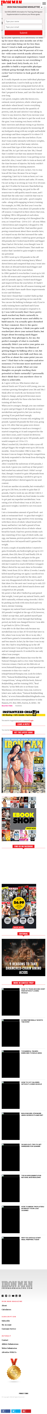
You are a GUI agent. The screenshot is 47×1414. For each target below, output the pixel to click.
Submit (23, 32)
